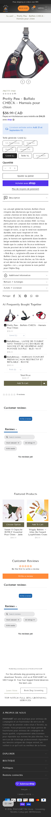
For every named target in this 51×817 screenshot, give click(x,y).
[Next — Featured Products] (44, 517)
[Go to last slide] (23, 82)
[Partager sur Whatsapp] (31, 296)
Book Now (23, 8)
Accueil (9, 16)
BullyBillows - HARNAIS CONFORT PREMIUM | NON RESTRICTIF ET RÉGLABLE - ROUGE (25, 359)
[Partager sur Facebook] (14, 296)
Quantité (8, 162)
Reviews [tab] (11, 429)
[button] (25, 176)
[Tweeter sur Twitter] (20, 296)
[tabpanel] (25, 460)
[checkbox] (10, 448)
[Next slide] (28, 82)
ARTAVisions (35, 812)
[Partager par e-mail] (37, 296)
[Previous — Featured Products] (6, 517)
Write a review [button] (25, 576)
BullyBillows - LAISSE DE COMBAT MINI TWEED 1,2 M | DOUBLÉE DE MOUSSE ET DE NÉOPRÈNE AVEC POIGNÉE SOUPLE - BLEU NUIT (25, 345)
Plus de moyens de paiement (25, 189)
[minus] (5, 168)
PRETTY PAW (9, 91)
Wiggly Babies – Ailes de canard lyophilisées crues (37, 532)
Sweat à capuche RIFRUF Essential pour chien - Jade (13, 532)
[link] (11, 691)
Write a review (25, 419)
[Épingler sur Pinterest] (25, 296)
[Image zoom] (25, 52)
